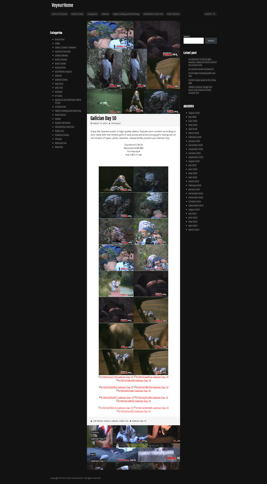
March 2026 (193, 133)
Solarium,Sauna (62, 135)
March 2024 (193, 229)
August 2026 (194, 113)
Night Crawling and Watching (126, 14)
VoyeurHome (62, 5)
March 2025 (193, 181)
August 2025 (194, 161)
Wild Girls (59, 147)
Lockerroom (60, 106)
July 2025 (192, 165)
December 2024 (195, 193)
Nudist (58, 118)
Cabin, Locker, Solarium (65, 47)
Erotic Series (60, 63)
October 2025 (194, 153)
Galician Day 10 (139, 421)
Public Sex (123, 421)
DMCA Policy (77, 14)
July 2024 (192, 213)
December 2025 (195, 145)
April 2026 (192, 129)
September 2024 (195, 205)
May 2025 (192, 173)
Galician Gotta (61, 79)
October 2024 (194, 201)
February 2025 (194, 185)
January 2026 (194, 141)
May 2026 (192, 125)
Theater (58, 139)
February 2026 (194, 137)
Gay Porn (59, 83)
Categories (92, 14)
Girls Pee (59, 87)
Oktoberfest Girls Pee (153, 14)
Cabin (57, 43)
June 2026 (192, 121)
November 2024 (195, 197)
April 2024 (192, 225)
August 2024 (194, 209)
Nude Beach (60, 114)
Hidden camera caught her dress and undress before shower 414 (200, 90)
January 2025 (194, 189)
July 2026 (192, 117)
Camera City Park (63, 51)
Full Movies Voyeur (101, 421)
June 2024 (192, 217)
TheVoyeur (116, 123)
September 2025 (195, 157)
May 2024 (192, 221)
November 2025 (195, 149)
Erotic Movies (173, 14)
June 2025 (192, 169)
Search (187, 36)
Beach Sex (59, 39)
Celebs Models (61, 55)
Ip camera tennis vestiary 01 (201, 69)
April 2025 (192, 177)
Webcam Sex (61, 143)
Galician (105, 14)
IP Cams (58, 95)
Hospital (58, 91)
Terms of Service (59, 14)
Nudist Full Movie (63, 123)
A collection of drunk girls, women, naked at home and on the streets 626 (202, 62)
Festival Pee (60, 67)
